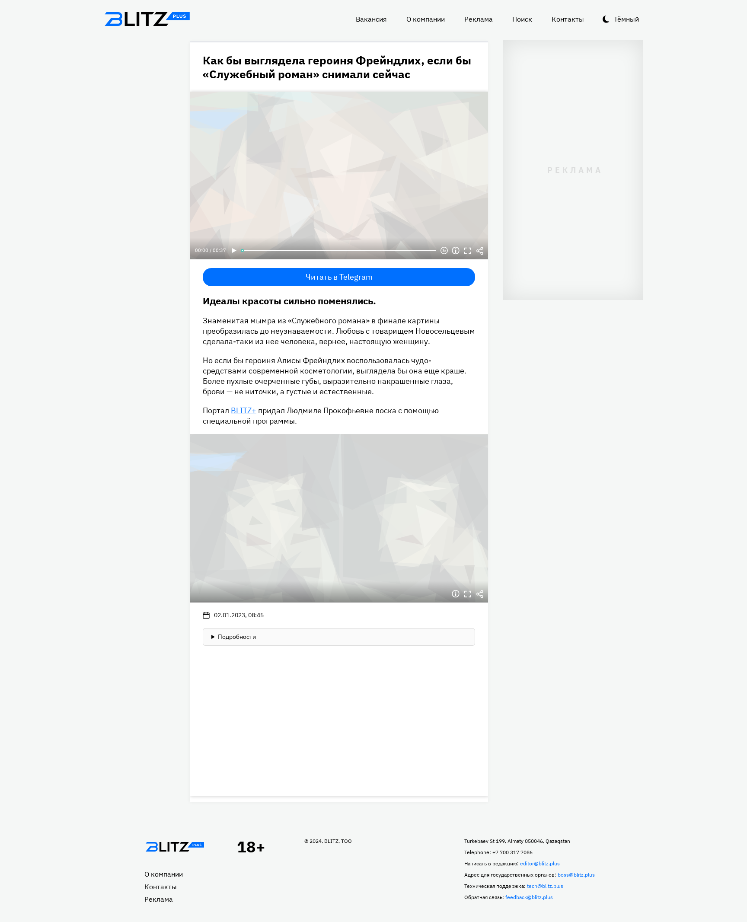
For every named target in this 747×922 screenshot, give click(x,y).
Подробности (237, 637)
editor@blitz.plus (540, 863)
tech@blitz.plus (545, 886)
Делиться (480, 251)
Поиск (522, 19)
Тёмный (626, 19)
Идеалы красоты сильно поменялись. (289, 300)
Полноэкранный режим (468, 251)
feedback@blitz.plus (529, 897)
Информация (456, 251)
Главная (174, 847)
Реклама (478, 19)
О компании (425, 19)
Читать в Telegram (339, 277)
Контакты (568, 19)
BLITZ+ (243, 410)
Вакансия (371, 19)
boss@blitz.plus (576, 874)
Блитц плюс (147, 19)
